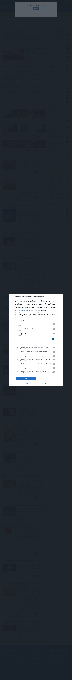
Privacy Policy (44, 383)
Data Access (36, 383)
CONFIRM (25, 378)
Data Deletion (28, 383)
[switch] (53, 324)
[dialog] (36, 340)
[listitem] (36, 321)
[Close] (60, 296)
